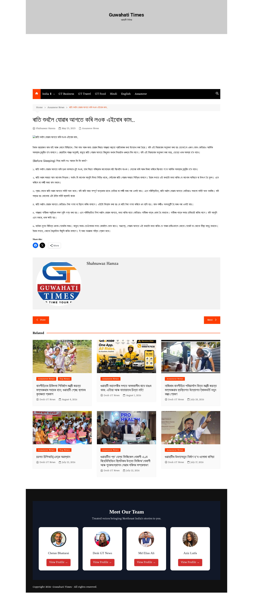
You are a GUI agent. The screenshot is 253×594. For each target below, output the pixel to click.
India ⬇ (47, 94)
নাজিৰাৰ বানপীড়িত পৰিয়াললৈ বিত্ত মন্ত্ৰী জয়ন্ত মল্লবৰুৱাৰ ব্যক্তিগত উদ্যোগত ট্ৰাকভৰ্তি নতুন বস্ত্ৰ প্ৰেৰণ (191, 390)
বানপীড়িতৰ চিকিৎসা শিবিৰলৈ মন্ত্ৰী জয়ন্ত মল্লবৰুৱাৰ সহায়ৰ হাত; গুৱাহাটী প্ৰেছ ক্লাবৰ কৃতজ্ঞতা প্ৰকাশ (61, 390)
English (126, 94)
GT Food (100, 94)
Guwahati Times (126, 15)
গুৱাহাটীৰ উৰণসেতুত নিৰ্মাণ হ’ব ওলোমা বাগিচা (189, 457)
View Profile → (59, 562)
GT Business (66, 94)
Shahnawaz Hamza (45, 128)
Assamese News (90, 128)
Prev (43, 320)
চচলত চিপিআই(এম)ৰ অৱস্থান (53, 457)
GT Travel (84, 94)
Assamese (141, 94)
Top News (65, 379)
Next (210, 320)
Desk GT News (47, 400)
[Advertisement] (126, 63)
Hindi (113, 94)
